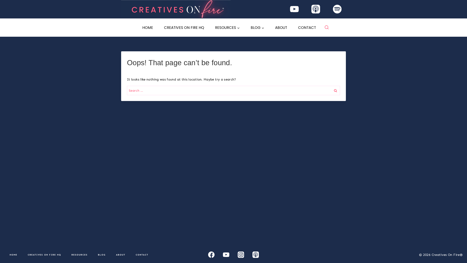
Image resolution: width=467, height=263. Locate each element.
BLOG (102, 255)
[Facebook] (211, 254)
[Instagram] (240, 254)
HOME (147, 27)
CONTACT (307, 27)
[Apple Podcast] (316, 9)
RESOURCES (80, 255)
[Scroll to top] (458, 248)
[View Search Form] (326, 27)
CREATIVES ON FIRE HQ (184, 27)
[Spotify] (337, 9)
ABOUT (281, 27)
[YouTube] (294, 9)
